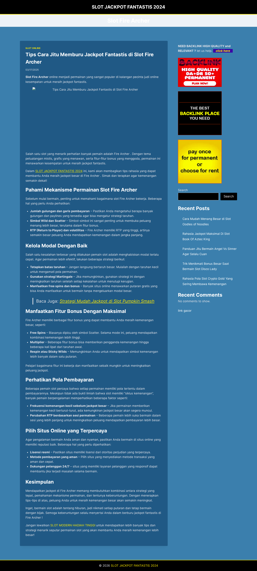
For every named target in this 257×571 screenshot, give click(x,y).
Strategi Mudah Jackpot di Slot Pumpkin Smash (107, 301)
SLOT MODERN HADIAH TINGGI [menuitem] (72, 525)
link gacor (184, 310)
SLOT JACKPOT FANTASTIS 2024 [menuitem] (59, 171)
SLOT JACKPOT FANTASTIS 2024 (134, 565)
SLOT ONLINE (33, 48)
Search (183, 190)
